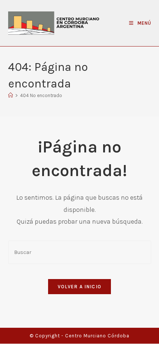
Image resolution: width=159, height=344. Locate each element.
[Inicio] (10, 95)
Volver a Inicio (80, 286)
